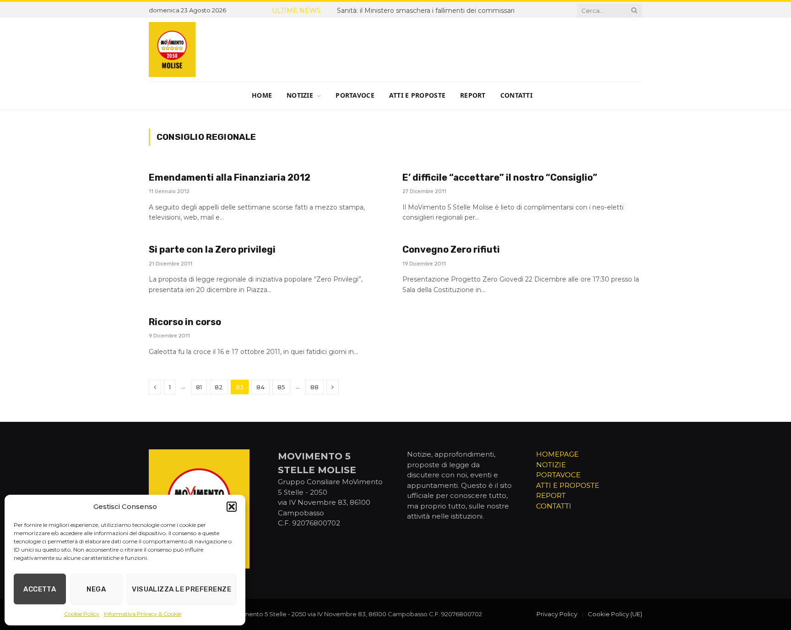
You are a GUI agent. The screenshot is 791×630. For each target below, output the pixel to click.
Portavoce (355, 95)
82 (219, 387)
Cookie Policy (81, 613)
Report (473, 95)
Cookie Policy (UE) (615, 614)
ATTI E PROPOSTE (567, 485)
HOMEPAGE (557, 454)
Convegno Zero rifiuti (451, 249)
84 (260, 387)
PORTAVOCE (558, 474)
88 (314, 387)
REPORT (551, 495)
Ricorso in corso (185, 321)
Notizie (300, 95)
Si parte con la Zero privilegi (212, 249)
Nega (96, 589)
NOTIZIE (551, 464)
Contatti (516, 95)
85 (281, 387)
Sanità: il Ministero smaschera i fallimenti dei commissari (426, 10)
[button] (231, 506)
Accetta (39, 589)
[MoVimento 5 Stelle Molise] (172, 49)
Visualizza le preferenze (181, 589)
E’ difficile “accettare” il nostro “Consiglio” (499, 177)
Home (262, 95)
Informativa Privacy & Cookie (142, 613)
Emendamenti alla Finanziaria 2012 (229, 177)
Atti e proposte (417, 95)
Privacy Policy (556, 614)
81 (199, 387)
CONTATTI (553, 506)
